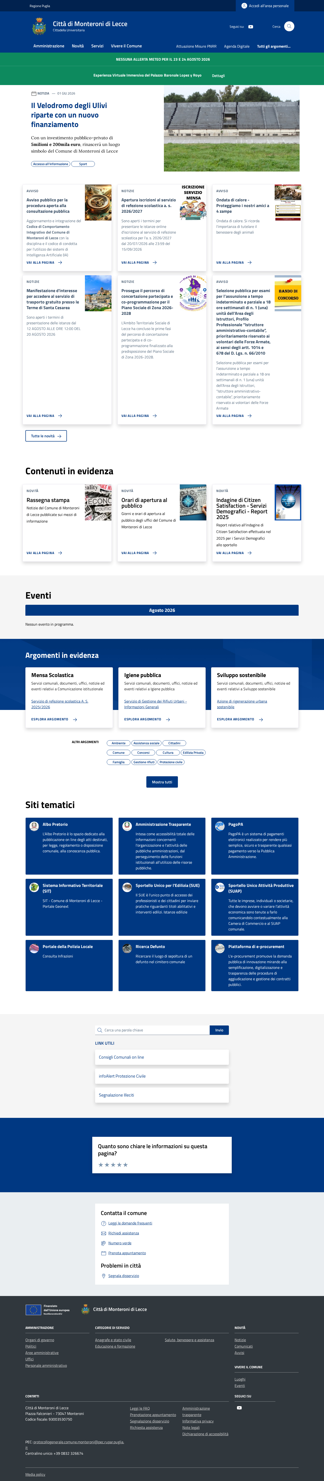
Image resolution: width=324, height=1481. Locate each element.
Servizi (97, 46)
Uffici (29, 1359)
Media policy (35, 1474)
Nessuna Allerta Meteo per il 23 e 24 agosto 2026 (163, 59)
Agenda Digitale (237, 46)
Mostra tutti (162, 782)
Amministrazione (48, 46)
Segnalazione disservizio (149, 1421)
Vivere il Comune (126, 46)
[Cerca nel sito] (289, 26)
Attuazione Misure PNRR (196, 46)
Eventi (240, 1385)
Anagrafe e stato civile (113, 1340)
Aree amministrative (42, 1352)
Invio (219, 1030)
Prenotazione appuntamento (153, 1415)
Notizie (240, 1340)
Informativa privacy (198, 1421)
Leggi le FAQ (140, 1408)
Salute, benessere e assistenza (189, 1340)
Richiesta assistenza (146, 1427)
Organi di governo (39, 1340)
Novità (78, 46)
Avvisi (239, 1352)
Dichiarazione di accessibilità (205, 1434)
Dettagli (218, 75)
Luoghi (240, 1379)
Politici (30, 1346)
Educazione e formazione (115, 1346)
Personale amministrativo (46, 1365)
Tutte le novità (43, 436)
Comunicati (244, 1346)
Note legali (191, 1427)
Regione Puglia (40, 5)
